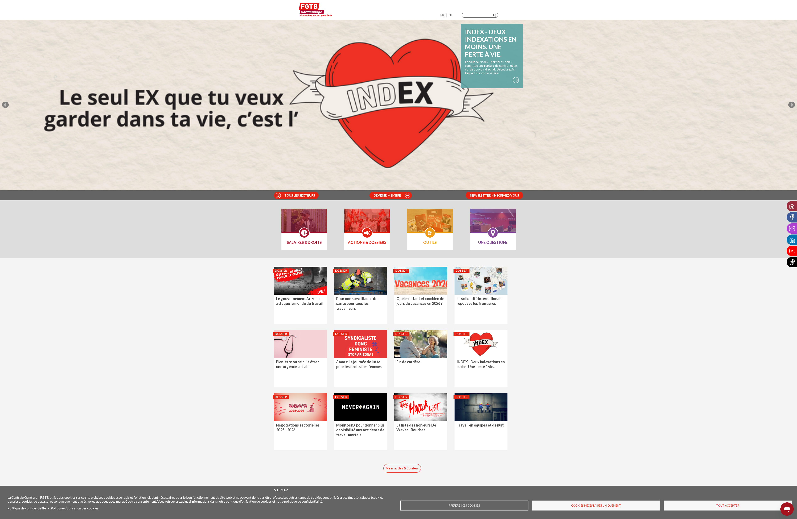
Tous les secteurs (299, 195)
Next (791, 105)
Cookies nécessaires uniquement (596, 505)
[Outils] (430, 223)
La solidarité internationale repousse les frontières (479, 301)
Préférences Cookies (464, 505)
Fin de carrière (408, 362)
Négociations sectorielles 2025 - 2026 (298, 427)
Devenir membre (387, 195)
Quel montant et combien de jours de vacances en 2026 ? (420, 301)
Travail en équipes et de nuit (480, 425)
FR (442, 15)
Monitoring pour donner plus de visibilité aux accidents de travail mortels (360, 430)
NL (450, 15)
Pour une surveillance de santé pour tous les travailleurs (356, 303)
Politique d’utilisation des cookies (74, 508)
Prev (5, 105)
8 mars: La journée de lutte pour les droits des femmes (359, 364)
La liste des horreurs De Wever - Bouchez (416, 427)
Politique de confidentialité (26, 508)
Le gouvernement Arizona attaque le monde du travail (299, 301)
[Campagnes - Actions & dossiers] (367, 223)
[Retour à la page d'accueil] (315, 11)
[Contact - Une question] (493, 223)
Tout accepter (727, 505)
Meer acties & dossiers (402, 468)
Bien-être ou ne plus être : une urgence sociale (297, 364)
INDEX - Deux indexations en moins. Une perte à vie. (481, 364)
